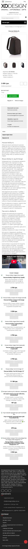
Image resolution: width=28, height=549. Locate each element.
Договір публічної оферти (9, 533)
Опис (3, 131)
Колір (3, 92)
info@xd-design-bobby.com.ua (11, 501)
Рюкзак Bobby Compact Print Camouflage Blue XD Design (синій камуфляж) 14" (14, 443)
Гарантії (4, 522)
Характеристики (7, 134)
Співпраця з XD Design (8, 528)
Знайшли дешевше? (6, 86)
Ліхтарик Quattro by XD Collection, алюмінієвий (14, 394)
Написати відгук (19, 100)
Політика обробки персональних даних (12, 530)
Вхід (24, 1)
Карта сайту (5, 540)
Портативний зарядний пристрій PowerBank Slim (14, 417)
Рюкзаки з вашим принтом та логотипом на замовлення (12, 525)
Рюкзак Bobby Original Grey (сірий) (14, 277)
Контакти (5, 537)
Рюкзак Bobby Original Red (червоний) (14, 348)
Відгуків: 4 (10, 100)
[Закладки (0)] (21, 1)
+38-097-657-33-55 (14, 12)
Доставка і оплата (7, 520)
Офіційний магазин (7, 517)
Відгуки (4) (5, 138)
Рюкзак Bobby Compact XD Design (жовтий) (14, 300)
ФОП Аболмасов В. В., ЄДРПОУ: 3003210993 (13, 510)
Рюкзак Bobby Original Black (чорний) (14, 324)
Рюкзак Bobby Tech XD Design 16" (14, 371)
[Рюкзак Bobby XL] (14, 47)
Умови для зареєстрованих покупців (11, 535)
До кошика (13, 96)
